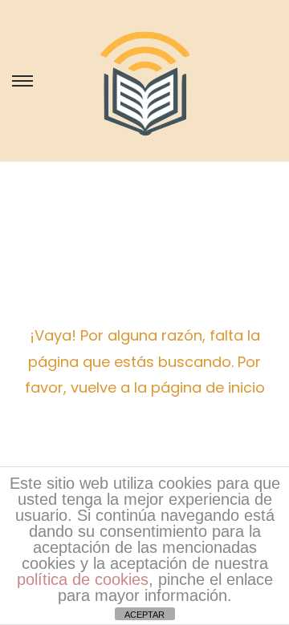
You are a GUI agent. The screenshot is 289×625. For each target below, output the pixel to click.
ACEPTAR (144, 614)
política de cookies (83, 579)
